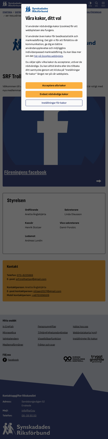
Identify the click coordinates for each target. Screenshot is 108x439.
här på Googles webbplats (48, 56)
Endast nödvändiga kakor (54, 94)
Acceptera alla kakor (54, 85)
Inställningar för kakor (54, 102)
